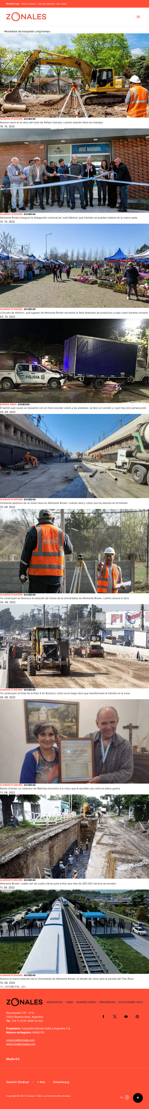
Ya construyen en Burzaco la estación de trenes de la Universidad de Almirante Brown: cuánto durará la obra (64, 598)
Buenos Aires (8, 404)
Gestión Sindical (17, 1082)
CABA (69, 1002)
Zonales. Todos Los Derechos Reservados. (48, 1095)
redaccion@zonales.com (20, 1044)
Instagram (137, 1016)
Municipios (55, 1002)
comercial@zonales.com (20, 1040)
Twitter (115, 1016)
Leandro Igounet (46, 4)
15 (9, 986)
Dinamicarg (61, 1082)
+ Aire (41, 1082)
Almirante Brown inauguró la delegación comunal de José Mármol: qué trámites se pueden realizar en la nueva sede (68, 217)
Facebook (103, 1016)
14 (6, 986)
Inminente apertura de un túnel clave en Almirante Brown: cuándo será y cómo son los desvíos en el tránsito (64, 502)
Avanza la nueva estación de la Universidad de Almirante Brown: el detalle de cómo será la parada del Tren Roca (67, 978)
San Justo (61, 4)
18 (17, 986)
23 (22, 986)
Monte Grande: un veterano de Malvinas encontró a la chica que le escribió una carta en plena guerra (60, 788)
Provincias (107, 1002)
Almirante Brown (11, 119)
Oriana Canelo (28, 4)
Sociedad (30, 119)
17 (14, 986)
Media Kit (12, 1059)
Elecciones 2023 (131, 1002)
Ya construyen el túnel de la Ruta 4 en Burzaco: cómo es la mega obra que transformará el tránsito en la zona (65, 693)
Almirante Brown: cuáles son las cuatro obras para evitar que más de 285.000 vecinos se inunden (58, 883)
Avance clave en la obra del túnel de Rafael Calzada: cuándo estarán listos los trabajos (51, 122)
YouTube (126, 1016)
